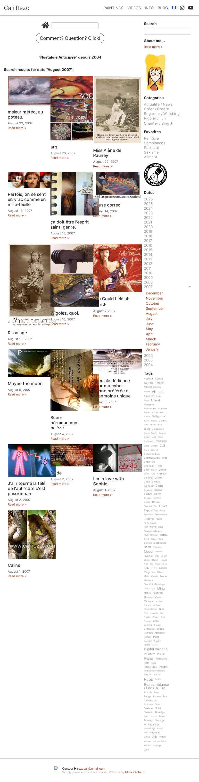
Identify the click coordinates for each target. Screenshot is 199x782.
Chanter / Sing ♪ (158, 123)
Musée (158, 597)
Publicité (151, 147)
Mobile (147, 593)
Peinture (151, 138)
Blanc (153, 425)
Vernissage (149, 729)
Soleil (158, 708)
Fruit (146, 535)
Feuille (159, 519)
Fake (162, 510)
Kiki (151, 564)
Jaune (155, 560)
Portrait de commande (154, 671)
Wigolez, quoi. (64, 313)
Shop (160, 437)
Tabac (162, 716)
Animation (149, 405)
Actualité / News (158, 104)
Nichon (156, 605)
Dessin (156, 502)
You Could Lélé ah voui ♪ (111, 301)
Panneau (148, 633)
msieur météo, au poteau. (25, 114)
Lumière (163, 568)
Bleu (160, 425)
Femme (149, 519)
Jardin (147, 560)
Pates (155, 645)
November (154, 298)
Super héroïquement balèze (64, 422)
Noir (146, 613)
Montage (148, 597)
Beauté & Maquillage (154, 584)
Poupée (147, 675)
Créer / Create (156, 109)
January (152, 349)
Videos (134, 8)
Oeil (163, 617)
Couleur (158, 490)
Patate (147, 645)
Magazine (149, 572)
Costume (148, 490)
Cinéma (148, 478)
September (155, 308)
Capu (146, 450)
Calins (14, 565)
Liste (146, 568)
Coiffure (156, 482)
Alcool (147, 392)
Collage (149, 486)
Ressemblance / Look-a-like (156, 686)
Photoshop (161, 659)
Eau (155, 506)
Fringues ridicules (153, 531)
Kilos (157, 564)
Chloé (146, 474)
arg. (54, 146)
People (161, 654)
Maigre (160, 572)
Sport (146, 716)
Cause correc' (107, 204)
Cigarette (161, 474)
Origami (160, 629)
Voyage (157, 745)
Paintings (114, 8)
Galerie (154, 535)
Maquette (148, 580)
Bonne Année (150, 433)
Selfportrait (159, 416)
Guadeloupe (160, 543)
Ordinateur (149, 629)
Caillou (154, 446)
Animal (155, 400)
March (151, 339)
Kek (146, 564)
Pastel (157, 641)
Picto (146, 663)
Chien (154, 470)
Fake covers (161, 515)
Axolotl (154, 421)
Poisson (163, 667)
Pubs (148, 679)
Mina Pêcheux (135, 772)
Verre (159, 729)
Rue (165, 696)
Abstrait (148, 379)
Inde (157, 556)
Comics (163, 421)
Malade (154, 576)
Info (149, 8)
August (152, 313)
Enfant (163, 506)
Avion (146, 421)
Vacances (153, 724)
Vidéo (147, 737)
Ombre (156, 621)
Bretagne (148, 441)
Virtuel (162, 737)
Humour (159, 551)
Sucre (154, 716)
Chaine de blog (151, 454)
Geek (146, 539)
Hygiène (148, 556)
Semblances (154, 143)
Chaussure (149, 462)
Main (146, 576)
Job (154, 437)
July (149, 319)
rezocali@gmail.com (91, 768)
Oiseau (147, 621)
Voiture (147, 745)
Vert (146, 732)
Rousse (157, 696)
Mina (161, 588)
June (150, 324)
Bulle (146, 446)
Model (163, 576)
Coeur (147, 482)
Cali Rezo (16, 7)
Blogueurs (158, 429)
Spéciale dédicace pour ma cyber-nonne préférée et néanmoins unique (112, 388)
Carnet (154, 450)
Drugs (146, 588)
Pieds (153, 663)
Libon (164, 564)
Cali (162, 445)
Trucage (160, 720)
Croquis (148, 498)
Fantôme (148, 515)
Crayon (157, 494)
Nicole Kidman (150, 609)
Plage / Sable (151, 667)
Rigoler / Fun (155, 118)
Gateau (163, 535)
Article (154, 412)
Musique (149, 601)
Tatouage (148, 720)
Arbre (146, 412)
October (152, 303)
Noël (161, 609)
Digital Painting (156, 649)
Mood (148, 551)
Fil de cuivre (150, 523)
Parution (148, 641)
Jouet (164, 560)
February (153, 344)
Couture (148, 494)
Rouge (147, 696)
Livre (154, 568)
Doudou (148, 506)
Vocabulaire (159, 741)
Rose (156, 692)
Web (146, 749)
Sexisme (151, 152)
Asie (162, 412)
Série (157, 704)
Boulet (147, 437)
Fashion (158, 593)
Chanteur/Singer (152, 458)
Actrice (149, 383)
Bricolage (161, 441)
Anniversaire (150, 409)
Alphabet (149, 396)
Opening (148, 625)
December (154, 293)
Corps (159, 486)
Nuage (147, 617)
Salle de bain (150, 700)
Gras (160, 539)
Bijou (146, 425)
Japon (164, 556)
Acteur (159, 379)
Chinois (162, 470)
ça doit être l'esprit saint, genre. (69, 224)
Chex (146, 470)
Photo (148, 658)
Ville (155, 737)
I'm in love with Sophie (108, 481)
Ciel (153, 474)
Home (147, 547)
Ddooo (147, 502)
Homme (157, 547)
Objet (155, 617)
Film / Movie (150, 527)
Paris (156, 637)
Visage (147, 741)
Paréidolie (160, 633)
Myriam (159, 601)
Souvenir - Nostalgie (154, 712)
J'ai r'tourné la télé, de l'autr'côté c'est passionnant (27, 488)
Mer (153, 589)
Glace (154, 539)
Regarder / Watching (162, 113)
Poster (160, 383)
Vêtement (155, 732)
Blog (163, 8)
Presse (156, 675)
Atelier (147, 417)
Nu (161, 613)
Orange (157, 625)
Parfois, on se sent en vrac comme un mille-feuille (27, 199)
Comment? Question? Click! (70, 38)
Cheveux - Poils (153, 466)
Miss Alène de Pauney (107, 153)
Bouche (162, 433)
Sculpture (148, 704)
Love (158, 396)
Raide (56, 472)
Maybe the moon (25, 383)
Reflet (158, 679)
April (149, 334)
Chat (164, 458)
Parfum (147, 637)
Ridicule (148, 692)
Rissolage (17, 332)
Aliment (150, 157)
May (149, 329)
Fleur (160, 527)
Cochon (158, 478)
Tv (145, 724)
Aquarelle (162, 408)
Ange (146, 400)
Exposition (151, 510)
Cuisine (157, 498)
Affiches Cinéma (152, 387)
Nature (147, 605)
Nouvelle (154, 613)
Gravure (148, 543)
